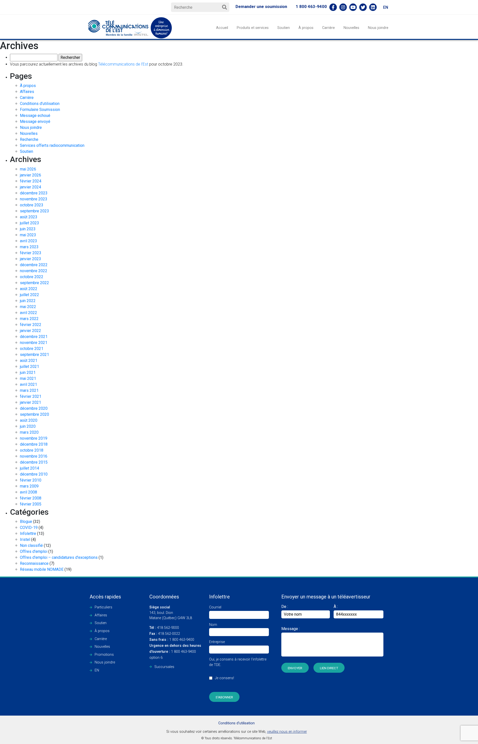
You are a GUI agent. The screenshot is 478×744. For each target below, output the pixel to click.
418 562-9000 (164, 628)
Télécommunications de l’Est (123, 64)
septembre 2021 (34, 354)
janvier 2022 (30, 330)
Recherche (29, 139)
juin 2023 (28, 229)
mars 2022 (29, 318)
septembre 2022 (34, 282)
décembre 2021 (34, 336)
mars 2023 (29, 247)
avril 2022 (28, 312)
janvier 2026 (30, 175)
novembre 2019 (33, 438)
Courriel (215, 607)
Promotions (104, 655)
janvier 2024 (30, 187)
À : (336, 606)
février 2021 (30, 396)
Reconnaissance (34, 563)
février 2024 (30, 181)
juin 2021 (28, 372)
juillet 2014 (29, 468)
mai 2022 (28, 306)
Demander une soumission (261, 6)
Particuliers (103, 607)
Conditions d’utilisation (40, 103)
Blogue (26, 521)
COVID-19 (29, 527)
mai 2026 (28, 169)
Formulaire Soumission (40, 109)
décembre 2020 (34, 408)
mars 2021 (29, 390)
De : (284, 606)
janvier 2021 (30, 402)
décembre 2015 (34, 462)
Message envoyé (35, 121)
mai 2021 (28, 378)
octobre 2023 (31, 205)
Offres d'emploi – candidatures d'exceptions (59, 557)
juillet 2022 (29, 294)
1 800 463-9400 (311, 6)
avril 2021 (28, 384)
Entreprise (217, 642)
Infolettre (28, 533)
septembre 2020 (34, 414)
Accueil (222, 28)
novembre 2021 (33, 342)
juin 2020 (28, 426)
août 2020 (28, 420)
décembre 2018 (34, 444)
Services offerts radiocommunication (52, 145)
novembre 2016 (33, 456)
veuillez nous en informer (287, 732)
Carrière (328, 28)
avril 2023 (28, 241)
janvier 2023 (30, 258)
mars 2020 (29, 432)
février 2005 (30, 504)
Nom (213, 625)
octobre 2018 (31, 450)
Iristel (25, 539)
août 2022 (28, 288)
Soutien (283, 28)
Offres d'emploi (33, 551)
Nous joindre (378, 28)
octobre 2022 (31, 276)
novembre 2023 (33, 199)
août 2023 (28, 217)
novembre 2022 (33, 270)
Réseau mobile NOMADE (41, 569)
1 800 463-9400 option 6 (175, 652)
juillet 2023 (29, 223)
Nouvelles (351, 28)
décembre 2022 (34, 264)
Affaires (27, 91)
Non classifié (31, 545)
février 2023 (30, 252)
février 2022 (30, 324)
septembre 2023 (34, 211)
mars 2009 (29, 486)
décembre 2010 (34, 474)
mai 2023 (28, 235)
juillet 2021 (29, 366)
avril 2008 (28, 492)
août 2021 (28, 360)
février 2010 (30, 480)
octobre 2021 (31, 348)
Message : (290, 628)
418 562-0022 (164, 634)
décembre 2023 (34, 193)
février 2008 (30, 498)
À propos (306, 28)
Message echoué (35, 115)
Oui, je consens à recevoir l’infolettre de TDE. (237, 668)
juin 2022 (28, 300)
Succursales (164, 667)
